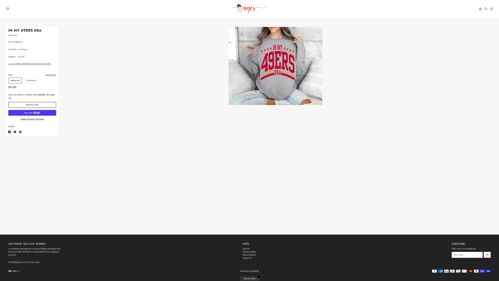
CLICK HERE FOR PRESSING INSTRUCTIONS (29, 64)
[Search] (486, 8)
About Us (247, 258)
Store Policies (249, 255)
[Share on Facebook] (9, 131)
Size (10, 75)
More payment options (32, 119)
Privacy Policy (249, 252)
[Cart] (491, 9)
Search (246, 248)
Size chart (50, 75)
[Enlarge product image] (275, 66)
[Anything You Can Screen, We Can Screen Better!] (249, 8)
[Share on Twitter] (15, 131)
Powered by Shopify (249, 271)
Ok (487, 254)
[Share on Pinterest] (20, 131)
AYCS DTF (12, 35)
